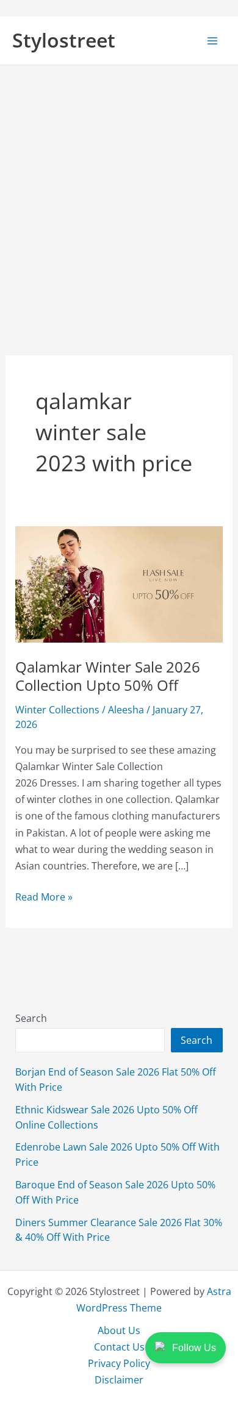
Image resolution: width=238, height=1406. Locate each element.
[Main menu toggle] (212, 40)
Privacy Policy (119, 1363)
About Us (119, 1330)
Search (31, 1018)
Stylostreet (63, 40)
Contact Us (119, 1347)
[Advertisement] (119, 190)
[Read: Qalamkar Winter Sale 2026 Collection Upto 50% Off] (118, 583)
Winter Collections (57, 709)
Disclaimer (119, 1379)
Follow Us (194, 1348)
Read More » (44, 897)
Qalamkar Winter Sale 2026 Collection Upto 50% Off (107, 676)
